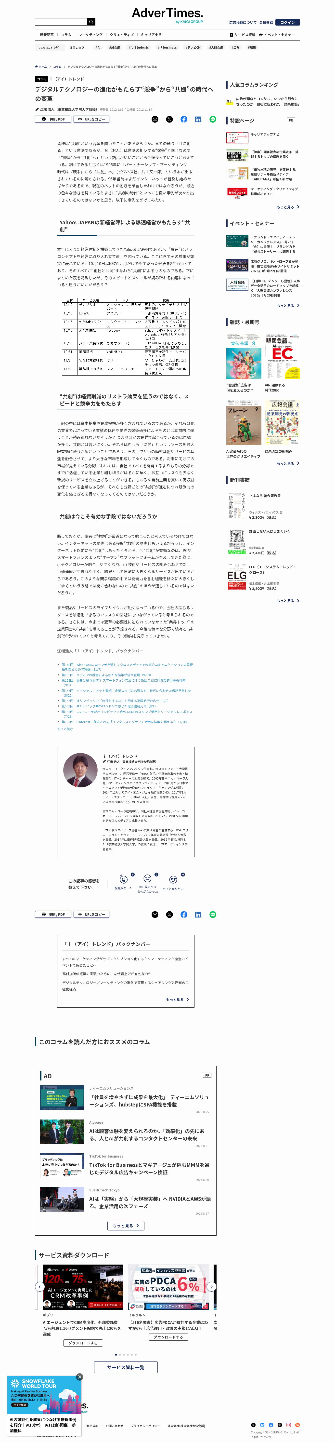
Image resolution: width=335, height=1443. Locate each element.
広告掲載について (243, 22)
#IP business (167, 47)
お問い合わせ (114, 1426)
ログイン (287, 22)
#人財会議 (216, 47)
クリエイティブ (122, 34)
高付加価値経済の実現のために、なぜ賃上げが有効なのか (107, 973)
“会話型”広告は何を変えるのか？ (240, 387)
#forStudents (139, 47)
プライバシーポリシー (145, 1426)
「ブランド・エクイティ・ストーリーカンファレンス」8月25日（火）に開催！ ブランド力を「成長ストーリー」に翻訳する (274, 244)
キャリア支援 (151, 34)
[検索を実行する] (91, 22)
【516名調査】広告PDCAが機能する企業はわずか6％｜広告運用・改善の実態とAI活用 (168, 1325)
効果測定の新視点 (278, 451)
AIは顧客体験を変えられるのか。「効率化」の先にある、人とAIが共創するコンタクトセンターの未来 (147, 1134)
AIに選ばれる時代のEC (275, 387)
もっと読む (65, 729)
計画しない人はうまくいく (269, 531)
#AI (98, 47)
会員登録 (266, 22)
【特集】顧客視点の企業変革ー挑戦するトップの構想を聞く (274, 154)
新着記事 (47, 34)
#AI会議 (114, 47)
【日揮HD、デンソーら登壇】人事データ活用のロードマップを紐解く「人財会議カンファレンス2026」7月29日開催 (275, 288)
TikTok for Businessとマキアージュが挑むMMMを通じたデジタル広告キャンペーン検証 (149, 1168)
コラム (66, 34)
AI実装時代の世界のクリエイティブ (243, 454)
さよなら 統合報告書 (265, 495)
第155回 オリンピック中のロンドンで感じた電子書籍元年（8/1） (110, 706)
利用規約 (92, 1426)
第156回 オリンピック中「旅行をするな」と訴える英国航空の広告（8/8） (116, 700)
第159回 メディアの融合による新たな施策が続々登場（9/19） (107, 675)
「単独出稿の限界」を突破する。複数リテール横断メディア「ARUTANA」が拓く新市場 (274, 174)
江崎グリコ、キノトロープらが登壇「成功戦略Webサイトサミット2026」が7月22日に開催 (275, 266)
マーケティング (91, 34)
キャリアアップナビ (265, 134)
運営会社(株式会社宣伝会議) (186, 1426)
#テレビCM (193, 47)
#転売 (252, 47)
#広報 (235, 47)
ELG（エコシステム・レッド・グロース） (272, 569)
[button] (155, 119)
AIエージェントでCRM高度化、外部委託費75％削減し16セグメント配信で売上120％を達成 (82, 1328)
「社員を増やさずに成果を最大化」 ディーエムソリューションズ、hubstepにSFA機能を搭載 (149, 1100)
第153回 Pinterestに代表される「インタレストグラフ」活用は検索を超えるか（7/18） (125, 721)
